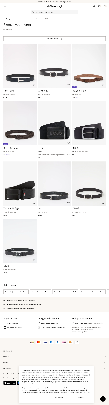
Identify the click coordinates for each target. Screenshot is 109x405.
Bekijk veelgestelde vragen (50, 323)
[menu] (5, 6)
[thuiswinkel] (77, 343)
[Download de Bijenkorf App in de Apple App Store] (9, 383)
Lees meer (86, 392)
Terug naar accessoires (13, 19)
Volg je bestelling (12, 323)
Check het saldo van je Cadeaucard (53, 327)
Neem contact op (81, 323)
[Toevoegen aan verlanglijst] (34, 85)
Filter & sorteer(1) (56, 39)
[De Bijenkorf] (54, 6)
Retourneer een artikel (14, 327)
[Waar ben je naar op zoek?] (33, 12)
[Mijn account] (94, 6)
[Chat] (103, 399)
